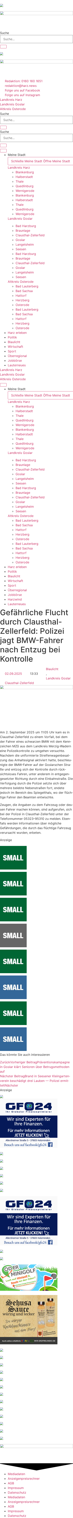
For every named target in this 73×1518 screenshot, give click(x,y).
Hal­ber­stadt (24, 177)
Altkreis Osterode (20, 282)
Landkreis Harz (19, 167)
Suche (4, 32)
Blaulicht (52, 669)
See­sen (21, 249)
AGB (11, 1483)
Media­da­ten (16, 1474)
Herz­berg (22, 300)
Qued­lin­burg (24, 186)
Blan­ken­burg (25, 172)
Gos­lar (20, 240)
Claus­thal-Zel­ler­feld (30, 235)
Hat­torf (21, 295)
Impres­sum (16, 1488)
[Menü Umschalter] (3, 150)
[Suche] (3, 46)
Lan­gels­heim (25, 244)
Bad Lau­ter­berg (27, 286)
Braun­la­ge (23, 230)
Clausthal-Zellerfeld (19, 683)
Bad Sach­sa (24, 291)
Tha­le (20, 181)
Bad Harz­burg (26, 226)
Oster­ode (22, 305)
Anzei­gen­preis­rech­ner (24, 1478)
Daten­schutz (17, 1492)
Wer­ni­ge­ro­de (25, 191)
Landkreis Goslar (20, 218)
